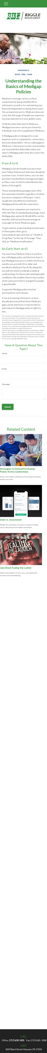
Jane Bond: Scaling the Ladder (15, 567)
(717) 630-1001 (16, 1040)
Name (4, 353)
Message (6, 384)
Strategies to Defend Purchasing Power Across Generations (17, 470)
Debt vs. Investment (11, 519)
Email (4, 369)
